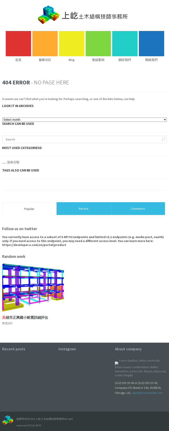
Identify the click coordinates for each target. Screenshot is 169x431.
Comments (138, 209)
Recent (83, 209)
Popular (29, 209)
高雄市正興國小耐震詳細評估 (25, 317)
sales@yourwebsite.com (147, 393)
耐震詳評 (7, 323)
